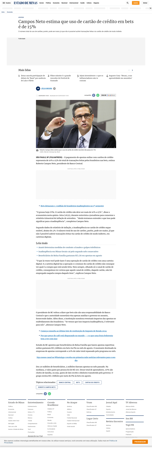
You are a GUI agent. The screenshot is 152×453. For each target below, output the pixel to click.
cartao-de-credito (92, 382)
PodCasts (128, 434)
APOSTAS (21, 17)
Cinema (30, 415)
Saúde (82, 3)
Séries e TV (31, 412)
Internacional (73, 3)
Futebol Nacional (72, 418)
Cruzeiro (69, 412)
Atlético (69, 409)
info (54, 88)
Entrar (145, 3)
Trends (30, 420)
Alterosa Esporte (130, 412)
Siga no (103, 95)
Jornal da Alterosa (131, 409)
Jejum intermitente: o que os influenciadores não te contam (91, 78)
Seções (8, 3)
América (69, 406)
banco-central (65, 382)
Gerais (41, 3)
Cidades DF (50, 409)
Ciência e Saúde (52, 426)
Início (3, 12)
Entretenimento (32, 406)
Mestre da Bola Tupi (131, 437)
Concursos (50, 432)
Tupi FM (130, 425)
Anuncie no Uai (35, 436)
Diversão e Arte (51, 423)
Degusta (96, 3)
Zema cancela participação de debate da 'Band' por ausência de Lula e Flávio (33, 78)
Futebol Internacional (73, 420)
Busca (127, 3)
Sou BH (129, 418)
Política (48, 3)
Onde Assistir (71, 426)
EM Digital (11, 423)
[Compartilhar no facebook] (93, 95)
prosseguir (140, 442)
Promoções (31, 432)
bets (78, 382)
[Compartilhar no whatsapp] (97, 95)
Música (30, 418)
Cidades (108, 406)
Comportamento (32, 423)
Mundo (49, 420)
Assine (135, 3)
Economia (56, 3)
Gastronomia (31, 426)
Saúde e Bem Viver (13, 420)
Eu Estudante (51, 429)
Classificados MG (92, 406)
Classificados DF (91, 409)
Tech (29, 429)
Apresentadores (130, 429)
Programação (130, 432)
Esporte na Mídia (72, 423)
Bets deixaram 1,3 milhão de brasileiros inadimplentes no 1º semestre (72, 206)
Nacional (64, 3)
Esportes (50, 434)
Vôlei (68, 415)
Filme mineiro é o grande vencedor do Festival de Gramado (60, 78)
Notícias (89, 412)
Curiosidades (110, 415)
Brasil (49, 414)
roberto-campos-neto (47, 387)
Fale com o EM (12, 426)
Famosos (30, 409)
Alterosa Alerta (130, 406)
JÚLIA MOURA (46, 88)
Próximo (132, 70)
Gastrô (108, 431)
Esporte (108, 409)
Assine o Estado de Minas (15, 429)
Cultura (89, 3)
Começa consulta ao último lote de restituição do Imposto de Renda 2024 (74, 331)
